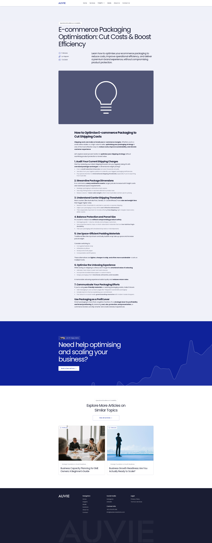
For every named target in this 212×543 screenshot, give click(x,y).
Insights (85, 502)
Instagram (110, 499)
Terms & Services (136, 502)
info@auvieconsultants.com (116, 512)
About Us (117, 3)
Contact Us (126, 3)
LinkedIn (109, 502)
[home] (62, 3)
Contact (85, 512)
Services (92, 3)
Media (109, 3)
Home (85, 3)
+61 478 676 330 (112, 509)
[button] (101, 3)
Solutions (85, 507)
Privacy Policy (135, 499)
